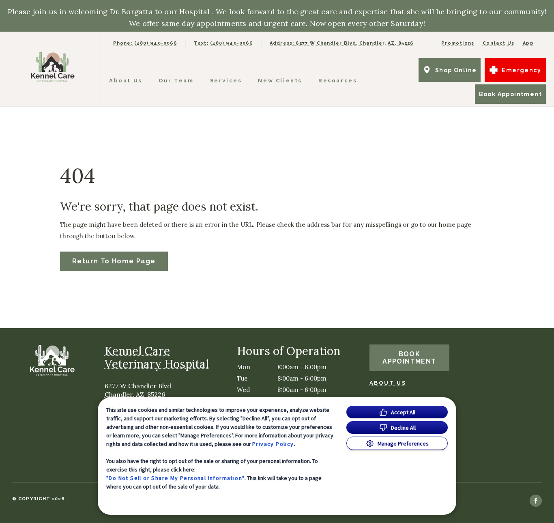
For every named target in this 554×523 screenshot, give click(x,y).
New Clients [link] (280, 80)
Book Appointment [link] (510, 94)
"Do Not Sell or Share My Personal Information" (175, 478)
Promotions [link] (458, 43)
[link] (52, 67)
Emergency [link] (521, 70)
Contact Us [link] (499, 43)
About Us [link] (125, 80)
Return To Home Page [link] (114, 261)
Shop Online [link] (456, 70)
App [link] (528, 43)
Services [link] (226, 80)
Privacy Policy (273, 444)
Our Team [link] (176, 80)
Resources (337, 80)
